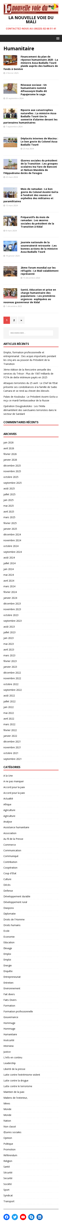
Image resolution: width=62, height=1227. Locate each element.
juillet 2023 (9, 632)
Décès (7, 884)
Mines (6, 1103)
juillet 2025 (9, 494)
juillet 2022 (9, 701)
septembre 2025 (12, 482)
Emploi (7, 954)
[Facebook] (6, 1217)
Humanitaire (10, 1034)
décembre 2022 (12, 672)
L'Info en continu (12, 1057)
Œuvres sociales (12, 1132)
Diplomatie (9, 913)
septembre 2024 (12, 551)
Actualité (8, 798)
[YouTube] (23, 1217)
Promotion (9, 1149)
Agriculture (9, 810)
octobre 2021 (10, 753)
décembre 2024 (12, 534)
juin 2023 (8, 638)
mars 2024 (9, 586)
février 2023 (10, 661)
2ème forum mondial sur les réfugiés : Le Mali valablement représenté (40, 270)
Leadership (9, 1063)
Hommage (9, 1023)
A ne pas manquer (13, 781)
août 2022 (9, 695)
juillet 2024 (9, 563)
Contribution (10, 862)
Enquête (8, 971)
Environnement (11, 988)
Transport (8, 1201)
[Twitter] (15, 1217)
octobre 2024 (10, 546)
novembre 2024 (12, 540)
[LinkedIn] (40, 1217)
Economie (9, 936)
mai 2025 (8, 505)
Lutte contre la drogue (15, 1080)
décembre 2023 (12, 603)
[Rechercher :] (31, 333)
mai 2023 (8, 643)
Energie (7, 965)
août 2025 (9, 488)
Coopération (10, 867)
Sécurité (7, 1172)
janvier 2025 (10, 528)
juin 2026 (8, 442)
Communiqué (10, 856)
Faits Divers (10, 1000)
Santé (6, 1166)
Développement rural (15, 902)
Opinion (7, 1137)
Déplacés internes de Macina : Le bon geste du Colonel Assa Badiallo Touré (39, 141)
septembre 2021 (12, 759)
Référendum (10, 1155)
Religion (7, 1161)
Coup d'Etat (9, 873)
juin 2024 (8, 569)
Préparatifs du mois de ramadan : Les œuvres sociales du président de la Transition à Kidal (37, 221)
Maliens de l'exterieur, (15, 1097)
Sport (6, 1189)
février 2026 (10, 454)
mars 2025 (9, 517)
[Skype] (31, 1217)
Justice (7, 1051)
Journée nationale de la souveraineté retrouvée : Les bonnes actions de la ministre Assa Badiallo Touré (39, 247)
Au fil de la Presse (13, 838)
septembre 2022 (12, 689)
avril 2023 (8, 649)
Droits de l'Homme (14, 919)
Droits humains (11, 925)
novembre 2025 (12, 471)
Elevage (7, 948)
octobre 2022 (10, 684)
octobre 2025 (10, 477)
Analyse (7, 821)
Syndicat (8, 1195)
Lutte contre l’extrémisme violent (21, 1074)
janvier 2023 (10, 666)
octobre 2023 (10, 615)
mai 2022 (8, 713)
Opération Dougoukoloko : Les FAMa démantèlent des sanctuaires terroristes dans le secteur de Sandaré (29, 409)
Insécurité (8, 1040)
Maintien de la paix (13, 1091)
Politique (8, 1143)
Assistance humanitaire (16, 827)
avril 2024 (8, 580)
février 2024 (10, 592)
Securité (7, 1178)
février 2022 (10, 730)
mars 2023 (9, 655)
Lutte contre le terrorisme (17, 1086)
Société (7, 1184)
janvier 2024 (10, 597)
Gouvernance (10, 1017)
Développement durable (16, 896)
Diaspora (8, 908)
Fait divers (9, 994)
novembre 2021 (12, 747)
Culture (7, 879)
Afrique (7, 804)
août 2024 (9, 557)
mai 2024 (8, 574)
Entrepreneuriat (12, 976)
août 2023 (9, 626)
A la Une (8, 775)
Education (8, 942)
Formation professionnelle (18, 1011)
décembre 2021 (12, 741)
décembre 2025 (12, 465)
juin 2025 (8, 500)
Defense (8, 890)
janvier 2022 (10, 735)
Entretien (8, 982)
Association (9, 833)
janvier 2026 (10, 459)
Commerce (9, 844)
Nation (7, 1120)
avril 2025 (8, 511)
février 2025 (10, 523)
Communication (12, 850)
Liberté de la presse (14, 1069)
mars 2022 (9, 724)
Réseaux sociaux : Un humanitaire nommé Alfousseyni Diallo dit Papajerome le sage (34, 89)
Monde (7, 1109)
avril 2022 (8, 718)
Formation (9, 1005)
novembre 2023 (12, 609)
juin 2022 (8, 707)
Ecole (6, 930)
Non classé (9, 1126)
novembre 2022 (12, 678)
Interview (8, 1046)
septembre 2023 (12, 620)
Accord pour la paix (14, 787)
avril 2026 (8, 448)
